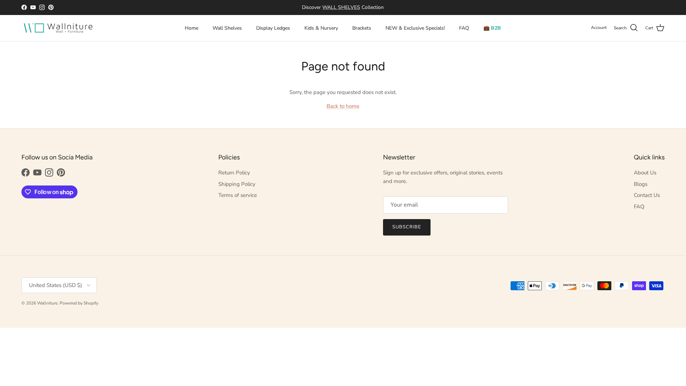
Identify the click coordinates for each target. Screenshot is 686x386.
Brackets (361, 28)
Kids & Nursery (321, 28)
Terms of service (237, 195)
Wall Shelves (227, 28)
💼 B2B (492, 28)
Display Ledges (273, 28)
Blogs (640, 184)
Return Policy (234, 172)
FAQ (464, 28)
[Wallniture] (58, 28)
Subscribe (406, 227)
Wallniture (47, 303)
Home (191, 28)
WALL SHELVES (341, 7)
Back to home (343, 106)
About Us (645, 172)
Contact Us (647, 195)
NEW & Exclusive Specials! (415, 28)
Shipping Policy (236, 184)
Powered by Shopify (79, 303)
